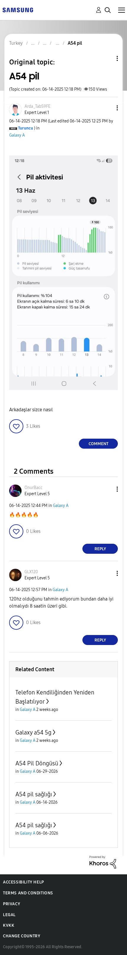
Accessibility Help (23, 882)
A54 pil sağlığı (33, 794)
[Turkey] (17, 9)
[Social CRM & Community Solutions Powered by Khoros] (102, 861)
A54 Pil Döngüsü (36, 763)
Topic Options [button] (107, 58)
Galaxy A (17, 135)
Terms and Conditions (28, 893)
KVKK (8, 925)
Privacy (11, 903)
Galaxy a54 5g (33, 732)
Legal (9, 914)
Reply (100, 548)
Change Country (21, 936)
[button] (107, 107)
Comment (98, 443)
